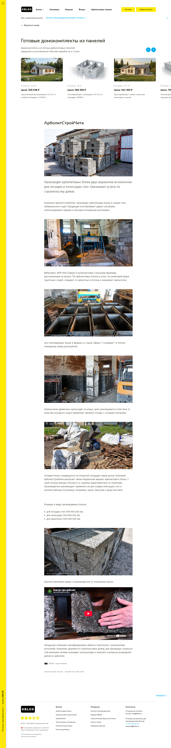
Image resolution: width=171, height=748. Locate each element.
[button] (146, 9)
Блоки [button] (39, 9)
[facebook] (22, 718)
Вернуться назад (30, 25)
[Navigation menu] (3, 3)
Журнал (69, 9)
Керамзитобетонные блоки (66, 715)
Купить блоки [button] (96, 722)
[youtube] (37, 718)
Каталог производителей (100, 711)
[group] (42, 78)
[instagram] (33, 718)
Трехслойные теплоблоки (66, 722)
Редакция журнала (98, 726)
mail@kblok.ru (137, 714)
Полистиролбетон (63, 729)
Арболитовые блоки (63, 711)
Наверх (160, 695)
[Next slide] (153, 49)
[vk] (26, 718)
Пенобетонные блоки (64, 726)
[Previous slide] (148, 49)
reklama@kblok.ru (132, 726)
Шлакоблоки (61, 718)
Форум (82, 9)
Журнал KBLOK (96, 715)
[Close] (167, 18)
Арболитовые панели (101, 9)
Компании (54, 9)
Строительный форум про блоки (103, 718)
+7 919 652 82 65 (132, 724)
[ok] (30, 718)
